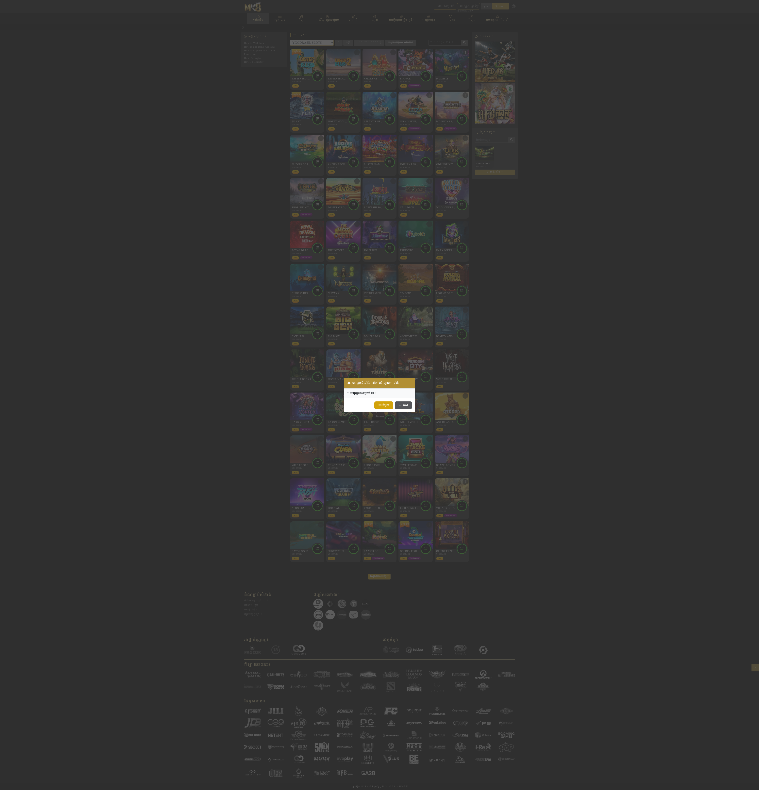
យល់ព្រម (383, 405)
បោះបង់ (403, 405)
